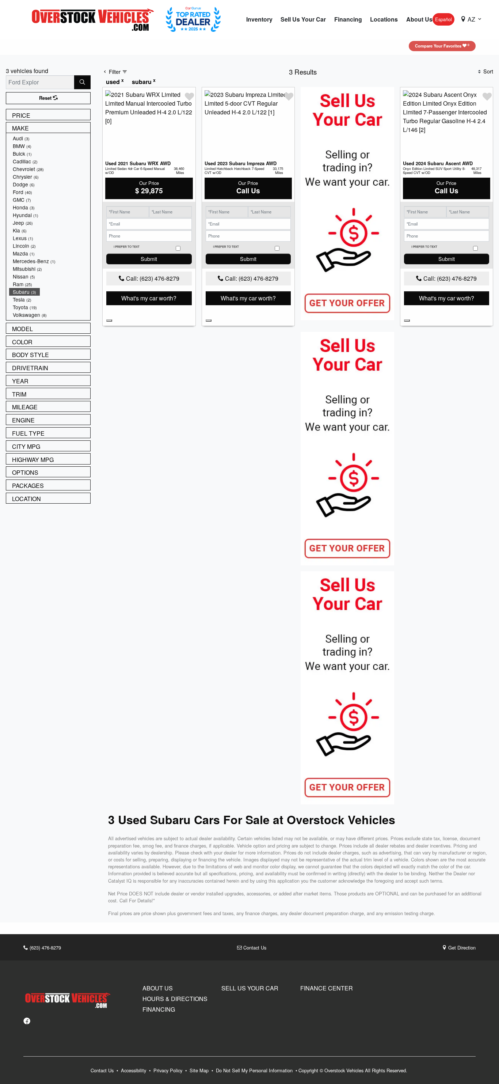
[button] (259, 19)
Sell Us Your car (249, 988)
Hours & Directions (174, 999)
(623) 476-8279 (44, 947)
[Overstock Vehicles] (94, 18)
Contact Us (254, 947)
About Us (157, 988)
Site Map (200, 1070)
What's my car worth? (148, 298)
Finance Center (326, 988)
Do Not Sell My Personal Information (255, 1070)
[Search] (82, 82)
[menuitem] (49, 138)
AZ (471, 19)
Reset (46, 98)
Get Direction (461, 947)
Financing (158, 1009)
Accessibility (134, 1070)
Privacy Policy (168, 1070)
